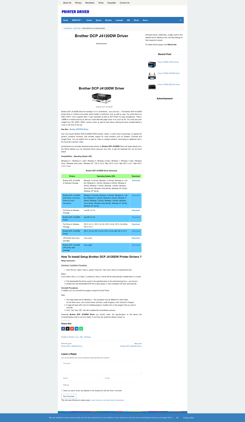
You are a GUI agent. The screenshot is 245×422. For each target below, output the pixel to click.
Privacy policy (188, 418)
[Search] (180, 20)
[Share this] (63, 329)
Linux (77, 337)
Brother (71, 337)
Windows (87, 337)
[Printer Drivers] (75, 11)
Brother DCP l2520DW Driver (131, 344)
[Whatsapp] (81, 329)
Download (136, 180)
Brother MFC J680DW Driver (71, 344)
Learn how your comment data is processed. (107, 400)
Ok (177, 418)
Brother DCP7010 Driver (79, 129)
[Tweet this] (68, 329)
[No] (242, 417)
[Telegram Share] (76, 329)
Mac (81, 337)
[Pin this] (72, 329)
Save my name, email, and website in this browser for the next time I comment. (92, 390)
